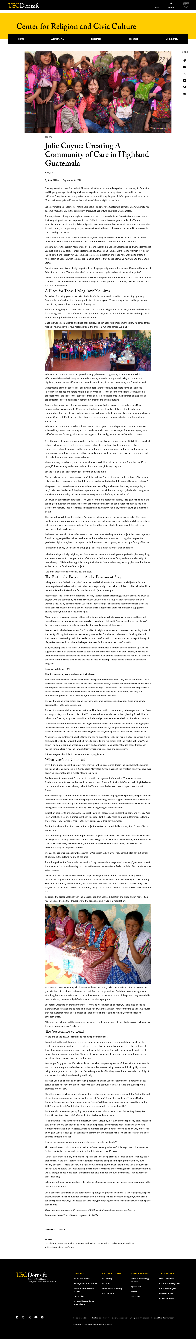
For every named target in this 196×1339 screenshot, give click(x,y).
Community (172, 38)
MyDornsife (136, 1286)
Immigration (103, 1243)
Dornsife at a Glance (81, 1318)
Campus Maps (108, 1293)
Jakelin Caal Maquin (119, 246)
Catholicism (50, 1243)
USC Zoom (135, 1296)
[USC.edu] (186, 5)
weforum (69, 1247)
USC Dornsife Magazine (169, 1283)
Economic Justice (66, 1243)
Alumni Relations (166, 1278)
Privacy (106, 1318)
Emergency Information (139, 1318)
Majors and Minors (81, 1278)
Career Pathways (166, 1298)
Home (21, 38)
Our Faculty (107, 1278)
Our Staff (106, 1283)
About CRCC (57, 38)
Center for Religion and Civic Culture (76, 27)
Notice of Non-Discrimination (162, 1318)
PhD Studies (78, 1296)
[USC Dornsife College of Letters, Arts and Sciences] (23, 7)
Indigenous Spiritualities (123, 1243)
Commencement (166, 1293)
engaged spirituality (124, 1209)
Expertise (96, 38)
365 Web (134, 1291)
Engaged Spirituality (85, 1243)
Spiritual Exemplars (54, 1247)
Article (62, 1229)
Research (134, 38)
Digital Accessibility (119, 1318)
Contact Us (96, 1318)
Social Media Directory (112, 1288)
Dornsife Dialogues (167, 1288)
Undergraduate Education (85, 1283)
